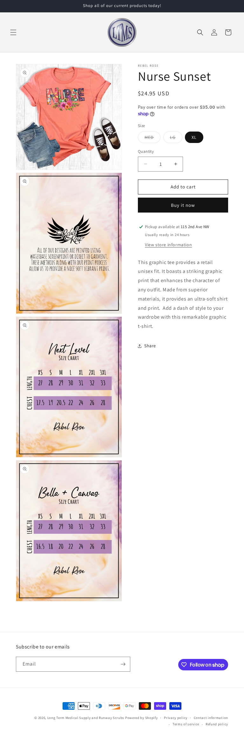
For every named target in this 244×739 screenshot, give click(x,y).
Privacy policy (175, 717)
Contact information (211, 717)
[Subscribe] (123, 664)
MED (152, 138)
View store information (168, 244)
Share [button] (150, 346)
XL (194, 137)
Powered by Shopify (141, 717)
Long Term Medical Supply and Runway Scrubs (85, 717)
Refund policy (217, 724)
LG (176, 138)
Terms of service (186, 724)
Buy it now (183, 205)
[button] (13, 32)
